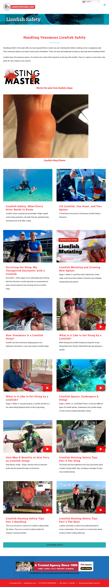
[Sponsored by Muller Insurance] (54, 562)
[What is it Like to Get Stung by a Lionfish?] (81, 314)
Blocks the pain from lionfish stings (55, 87)
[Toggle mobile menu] (105, 5)
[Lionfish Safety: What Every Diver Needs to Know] (27, 185)
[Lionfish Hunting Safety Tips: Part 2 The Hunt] (81, 497)
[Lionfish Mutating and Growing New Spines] (81, 246)
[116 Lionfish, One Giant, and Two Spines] (81, 185)
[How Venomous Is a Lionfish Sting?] (27, 314)
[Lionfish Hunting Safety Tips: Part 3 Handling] (27, 497)
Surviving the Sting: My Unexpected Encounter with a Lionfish (25, 271)
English (88, 1)
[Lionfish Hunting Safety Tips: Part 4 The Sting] (81, 436)
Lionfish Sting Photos (54, 160)
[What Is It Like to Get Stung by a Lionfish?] (27, 375)
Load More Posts (54, 545)
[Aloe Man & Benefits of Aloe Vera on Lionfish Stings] (27, 436)
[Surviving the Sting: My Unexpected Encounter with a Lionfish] (27, 246)
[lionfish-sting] (45, 95)
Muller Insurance (94, 583)
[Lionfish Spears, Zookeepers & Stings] (81, 375)
